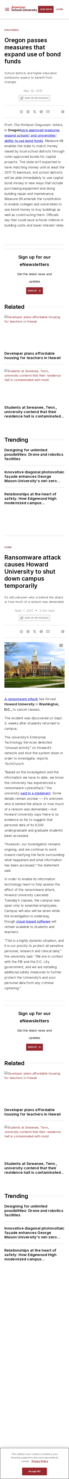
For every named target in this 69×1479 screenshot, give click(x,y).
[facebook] (21, 112)
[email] (48, 112)
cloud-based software (33, 921)
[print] (63, 112)
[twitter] (34, 112)
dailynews (11, 30)
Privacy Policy (40, 1461)
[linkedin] (28, 112)
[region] (34, 1463)
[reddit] (41, 112)
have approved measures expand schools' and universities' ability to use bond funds (32, 135)
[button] (7, 9)
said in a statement (35, 793)
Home (8, 547)
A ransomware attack (21, 699)
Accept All (34, 1471)
